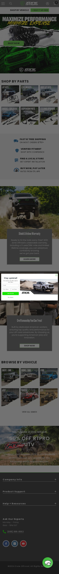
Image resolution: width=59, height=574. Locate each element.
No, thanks (10, 297)
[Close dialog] (56, 275)
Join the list (10, 293)
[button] (47, 562)
